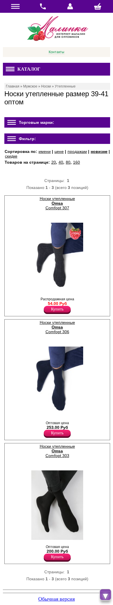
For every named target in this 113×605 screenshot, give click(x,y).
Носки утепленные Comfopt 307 (57, 203)
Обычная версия (56, 599)
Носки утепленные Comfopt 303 (57, 451)
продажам (77, 151)
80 (68, 162)
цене (59, 151)
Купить (57, 309)
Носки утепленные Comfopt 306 (57, 327)
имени (45, 151)
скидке (11, 156)
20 (53, 162)
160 (76, 162)
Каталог (28, 69)
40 (61, 162)
